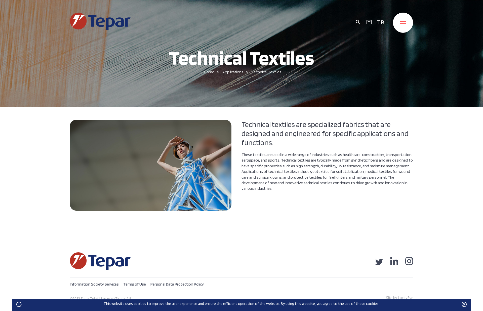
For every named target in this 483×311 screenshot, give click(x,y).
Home (209, 72)
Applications (233, 72)
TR (380, 22)
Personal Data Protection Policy (177, 284)
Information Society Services (94, 284)
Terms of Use (134, 284)
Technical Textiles (266, 72)
